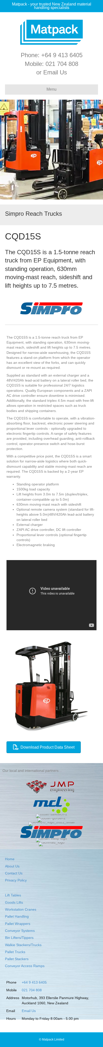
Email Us (55, 72)
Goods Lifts (14, 902)
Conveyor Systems (20, 931)
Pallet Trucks (15, 952)
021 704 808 (62, 63)
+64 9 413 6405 (61, 55)
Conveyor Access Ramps (24, 966)
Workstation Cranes (20, 909)
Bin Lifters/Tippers (19, 938)
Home (9, 859)
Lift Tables (13, 895)
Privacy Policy (16, 880)
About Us (12, 866)
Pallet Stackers (16, 959)
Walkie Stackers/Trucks (23, 945)
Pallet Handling (17, 916)
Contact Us (13, 873)
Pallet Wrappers (17, 924)
